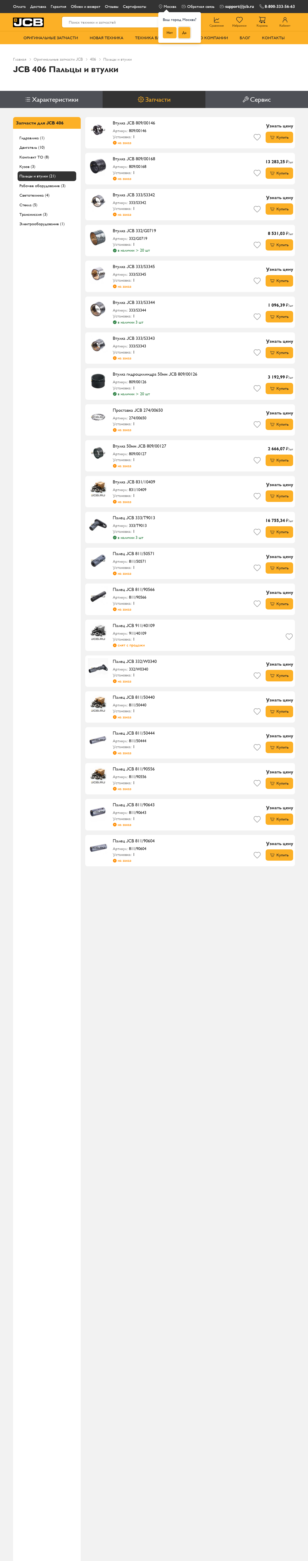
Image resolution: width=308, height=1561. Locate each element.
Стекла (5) (28, 204)
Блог (245, 37)
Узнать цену (279, 126)
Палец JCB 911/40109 (134, 625)
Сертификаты (134, 6)
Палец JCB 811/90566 (134, 589)
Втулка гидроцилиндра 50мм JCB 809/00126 (155, 374)
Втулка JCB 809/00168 (134, 158)
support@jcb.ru (239, 6)
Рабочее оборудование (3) (42, 185)
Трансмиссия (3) (33, 214)
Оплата (19, 6)
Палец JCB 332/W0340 (135, 661)
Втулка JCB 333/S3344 (134, 302)
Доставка (38, 6)
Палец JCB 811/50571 (134, 553)
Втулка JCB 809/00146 (134, 123)
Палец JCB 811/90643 (134, 804)
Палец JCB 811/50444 (134, 733)
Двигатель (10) (32, 147)
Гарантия (58, 6)
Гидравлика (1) (32, 138)
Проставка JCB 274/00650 (138, 410)
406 (93, 59)
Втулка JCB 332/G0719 (134, 230)
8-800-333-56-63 (280, 6)
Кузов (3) (27, 166)
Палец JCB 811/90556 (134, 769)
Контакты (273, 37)
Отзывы (111, 6)
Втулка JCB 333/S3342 (134, 195)
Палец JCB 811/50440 (134, 697)
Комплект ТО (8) (34, 157)
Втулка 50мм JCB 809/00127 (139, 446)
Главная (19, 59)
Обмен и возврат (85, 6)
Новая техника (106, 37)
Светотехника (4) (34, 195)
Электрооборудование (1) (42, 224)
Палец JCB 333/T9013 (134, 517)
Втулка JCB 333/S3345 (134, 266)
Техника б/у (148, 37)
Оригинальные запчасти (50, 37)
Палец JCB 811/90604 (134, 841)
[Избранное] (257, 137)
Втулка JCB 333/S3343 (134, 338)
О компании (214, 37)
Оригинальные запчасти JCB (58, 59)
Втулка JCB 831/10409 (134, 482)
